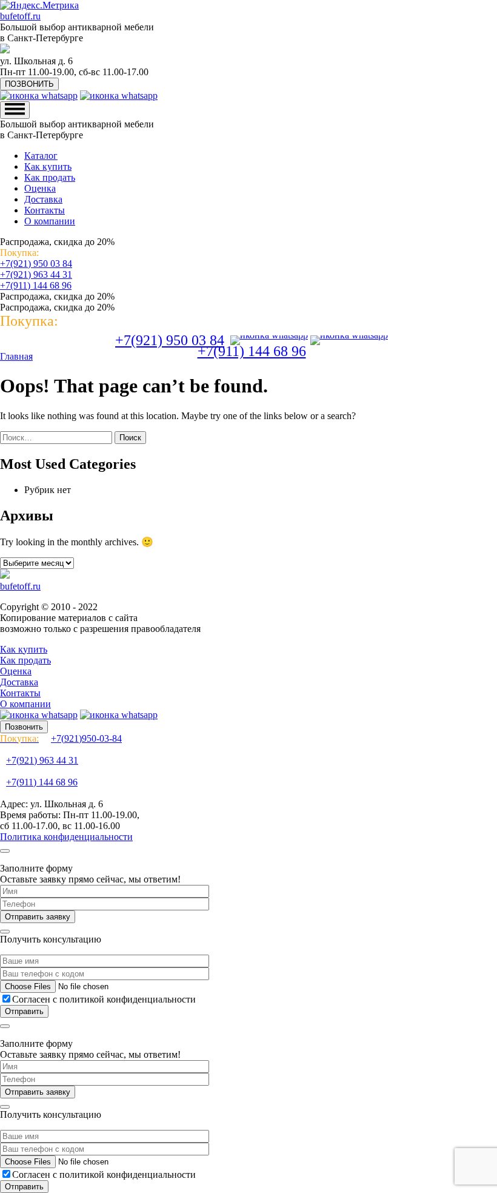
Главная (16, 356)
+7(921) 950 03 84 (36, 263)
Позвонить (24, 726)
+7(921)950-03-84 (61, 738)
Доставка (43, 199)
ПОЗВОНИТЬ (29, 84)
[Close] (5, 851)
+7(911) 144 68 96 (36, 285)
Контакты (44, 210)
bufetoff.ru (20, 16)
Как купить (48, 166)
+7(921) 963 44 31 (36, 274)
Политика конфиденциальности (66, 837)
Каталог (41, 155)
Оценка (40, 188)
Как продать (49, 177)
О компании (49, 221)
